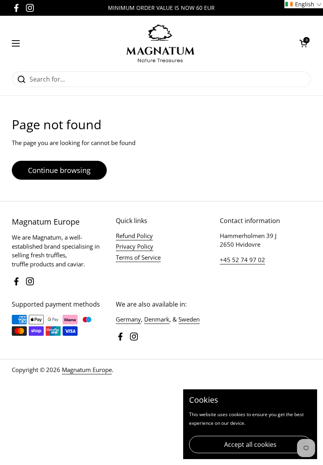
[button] (303, 43)
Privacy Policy (134, 246)
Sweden (189, 319)
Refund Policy (134, 236)
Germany (128, 319)
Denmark (156, 319)
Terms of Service (138, 257)
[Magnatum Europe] (159, 43)
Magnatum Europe (87, 370)
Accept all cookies (250, 444)
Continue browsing (59, 170)
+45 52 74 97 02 (242, 260)
